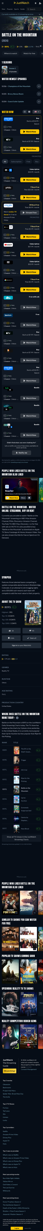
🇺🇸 (35, 111)
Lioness (5, 1117)
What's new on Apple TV (11, 1164)
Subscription (16, 161)
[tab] (21, 86)
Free (28, 161)
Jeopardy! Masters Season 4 (13, 1214)
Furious (5, 1108)
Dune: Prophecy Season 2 (12, 1202)
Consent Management (29, 1069)
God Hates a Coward (10, 1184)
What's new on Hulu (10, 1167)
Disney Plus (7, 1138)
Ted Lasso (6, 1111)
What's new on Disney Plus (12, 1161)
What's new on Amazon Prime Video (16, 1158)
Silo (4, 1114)
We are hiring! (9, 1071)
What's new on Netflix (10, 1155)
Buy (37, 161)
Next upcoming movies (11, 1174)
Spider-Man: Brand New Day (13, 1094)
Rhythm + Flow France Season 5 (14, 1211)
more (23, 498)
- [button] (16, 86)
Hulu (4, 1144)
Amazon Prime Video (10, 1134)
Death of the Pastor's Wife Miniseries (16, 1208)
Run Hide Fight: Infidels (11, 1178)
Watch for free (29, 53)
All (5, 161)
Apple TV (6, 1141)
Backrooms (7, 1087)
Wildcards (6, 1191)
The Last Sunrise (8, 1188)
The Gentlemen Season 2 (11, 1205)
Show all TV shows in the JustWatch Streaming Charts (21, 838)
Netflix (5, 1131)
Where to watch (10, 53)
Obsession (6, 1084)
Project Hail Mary (9, 1091)
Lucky (5, 1120)
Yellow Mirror (8, 1181)
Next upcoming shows (11, 1198)
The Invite (6, 1097)
